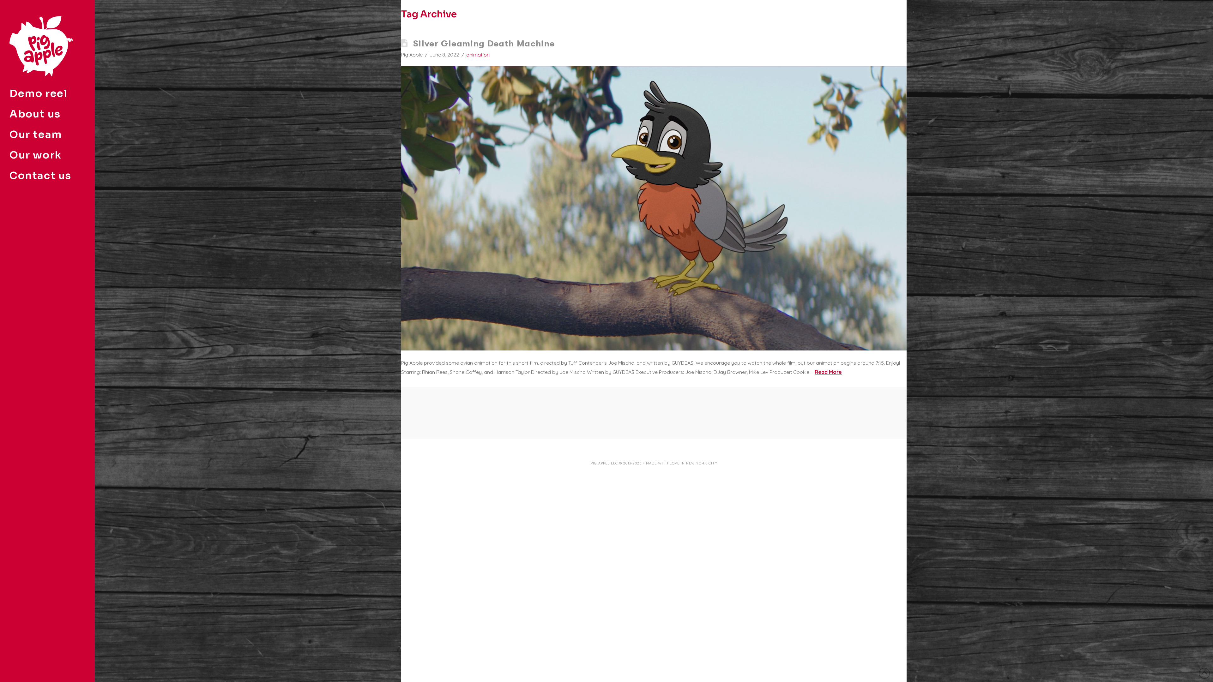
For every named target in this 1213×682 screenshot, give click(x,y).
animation (478, 54)
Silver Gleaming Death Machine (484, 43)
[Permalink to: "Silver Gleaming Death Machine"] (654, 208)
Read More (828, 372)
